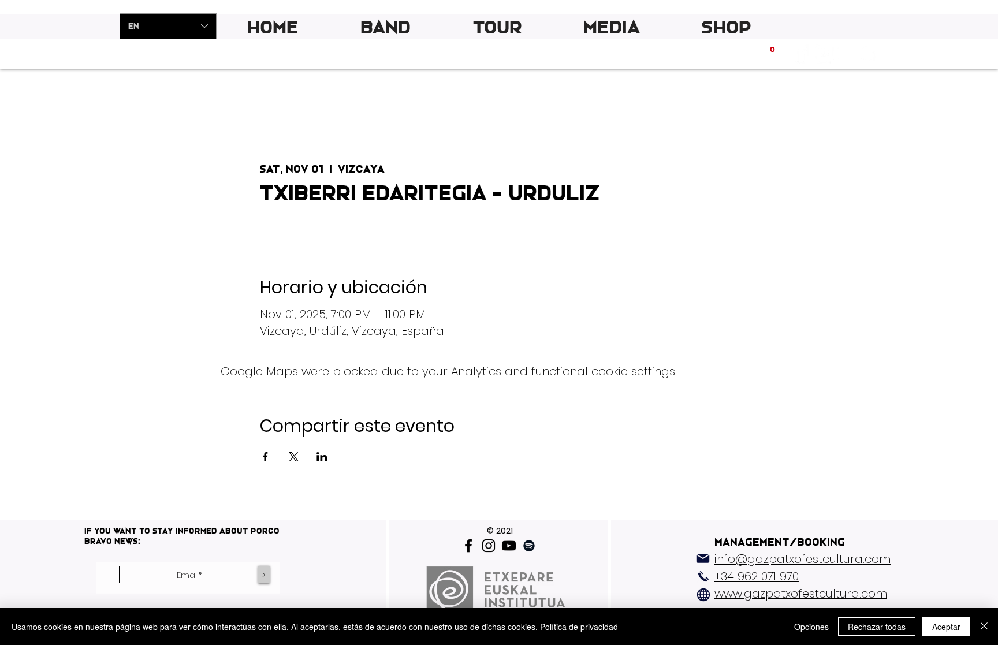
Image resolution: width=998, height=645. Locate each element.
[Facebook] (468, 545)
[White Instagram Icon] (823, 53)
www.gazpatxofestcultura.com (800, 594)
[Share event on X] (293, 456)
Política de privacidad (579, 626)
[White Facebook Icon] (801, 53)
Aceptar (946, 626)
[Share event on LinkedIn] (321, 456)
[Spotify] (867, 53)
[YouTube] (508, 545)
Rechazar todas (877, 626)
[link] (773, 53)
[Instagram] (488, 545)
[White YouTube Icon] (845, 53)
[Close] (984, 626)
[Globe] (703, 594)
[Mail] (702, 558)
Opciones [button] (811, 626)
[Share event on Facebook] (265, 456)
